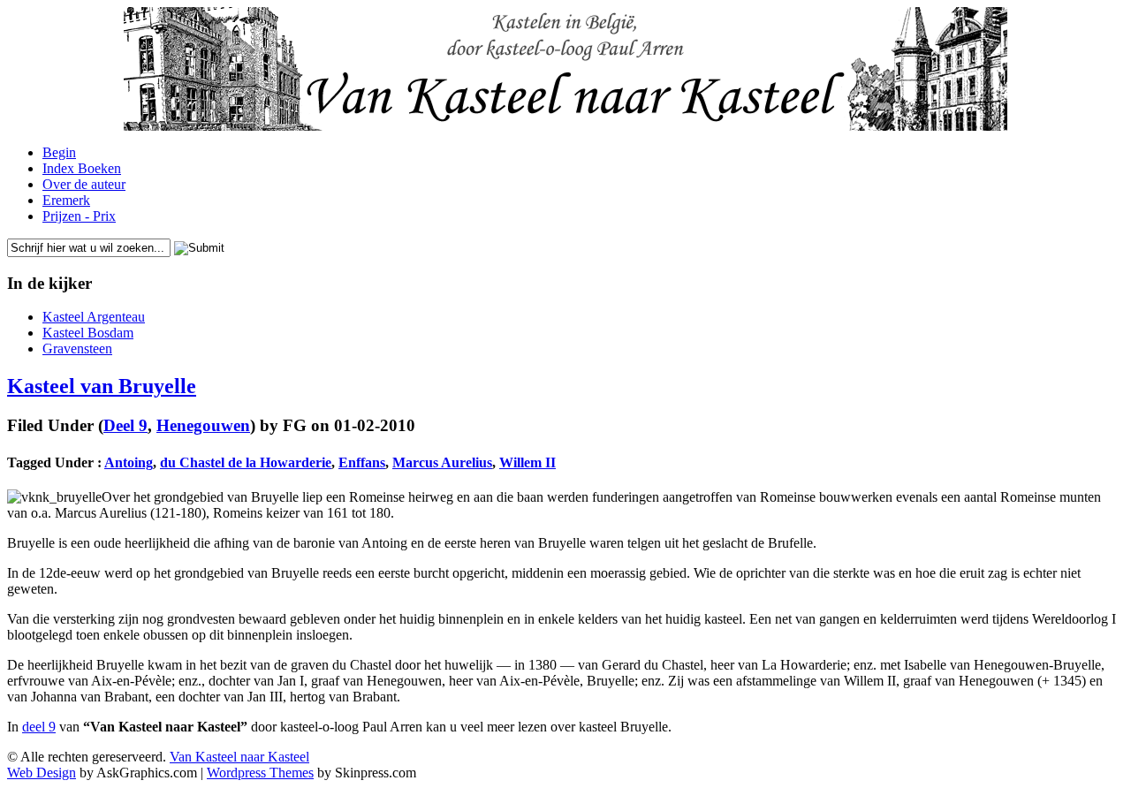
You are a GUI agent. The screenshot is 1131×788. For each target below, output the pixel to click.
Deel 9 (125, 425)
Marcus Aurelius (442, 462)
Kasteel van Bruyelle (101, 386)
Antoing (128, 462)
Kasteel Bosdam (87, 332)
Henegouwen (203, 425)
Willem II (527, 462)
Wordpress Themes (260, 772)
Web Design (41, 772)
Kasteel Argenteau (93, 316)
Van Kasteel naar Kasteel (239, 756)
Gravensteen (77, 348)
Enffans (361, 462)
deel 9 (39, 726)
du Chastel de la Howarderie (245, 462)
